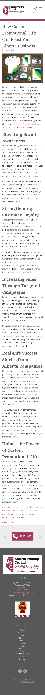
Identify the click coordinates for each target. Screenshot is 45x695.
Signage (23, 635)
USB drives (21, 420)
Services (22, 640)
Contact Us (22, 648)
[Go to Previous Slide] (5, 536)
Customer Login (22, 654)
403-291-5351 (37, 13)
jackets (27, 255)
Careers (22, 646)
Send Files (22, 662)
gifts (25, 488)
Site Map (22, 656)
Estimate (22, 659)
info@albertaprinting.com (22, 592)
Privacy (22, 651)
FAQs (22, 643)
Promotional (22, 632)
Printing (22, 630)
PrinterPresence (27, 681)
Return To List (10, 522)
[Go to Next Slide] (39, 536)
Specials (22, 638)
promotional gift (21, 219)
